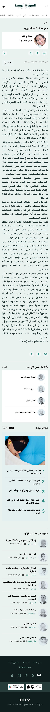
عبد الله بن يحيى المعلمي (25, 410)
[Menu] (48, 5)
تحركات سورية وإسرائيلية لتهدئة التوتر (24, 488)
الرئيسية (45, 13)
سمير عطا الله (29, 386)
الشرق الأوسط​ (34, 13)
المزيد (5, 365)
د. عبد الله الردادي (31, 555)
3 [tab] (18, 417)
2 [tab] (25, 417)
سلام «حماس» (29, 621)
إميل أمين (33, 586)
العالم (24, 13)
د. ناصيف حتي (32, 542)
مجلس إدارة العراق (28, 635)
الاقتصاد (10, 13)
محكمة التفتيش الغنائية (25, 607)
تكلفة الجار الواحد (28, 552)
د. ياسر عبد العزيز (31, 573)
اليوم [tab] (11, 426)
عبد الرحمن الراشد (28, 375)
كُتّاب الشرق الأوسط (37, 365)
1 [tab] (32, 417)
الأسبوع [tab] (5, 426)
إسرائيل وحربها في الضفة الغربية (21, 538)
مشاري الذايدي (32, 639)
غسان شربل (30, 398)
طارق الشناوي (32, 611)
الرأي (18, 13)
